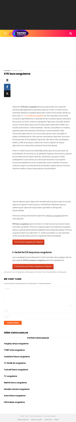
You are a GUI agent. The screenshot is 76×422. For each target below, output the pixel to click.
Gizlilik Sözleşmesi (23, 419)
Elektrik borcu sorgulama (15, 382)
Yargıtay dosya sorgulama (16, 343)
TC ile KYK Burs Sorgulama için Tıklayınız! (28, 242)
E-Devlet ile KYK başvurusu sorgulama (51, 272)
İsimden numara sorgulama (16, 389)
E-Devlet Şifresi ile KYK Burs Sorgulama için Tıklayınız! (33, 266)
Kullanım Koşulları (36, 419)
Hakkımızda (48, 419)
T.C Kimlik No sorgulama (34, 116)
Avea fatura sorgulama (14, 395)
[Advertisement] (38, 15)
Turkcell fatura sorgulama (16, 369)
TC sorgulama (10, 376)
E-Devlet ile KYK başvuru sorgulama (19, 272)
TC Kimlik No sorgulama (15, 363)
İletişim (56, 419)
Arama (70, 33)
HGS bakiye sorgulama (14, 402)
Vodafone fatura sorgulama (17, 356)
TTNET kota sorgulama (14, 350)
